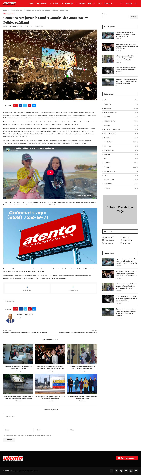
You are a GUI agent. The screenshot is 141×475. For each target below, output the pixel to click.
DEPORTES (121, 104)
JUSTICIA (121, 125)
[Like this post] (16, 105)
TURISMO (121, 188)
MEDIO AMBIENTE (121, 133)
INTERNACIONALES (68, 3)
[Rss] (131, 470)
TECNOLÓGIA (121, 184)
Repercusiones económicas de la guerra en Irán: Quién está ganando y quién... (18, 367)
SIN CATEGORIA (121, 179)
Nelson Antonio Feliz (16, 26)
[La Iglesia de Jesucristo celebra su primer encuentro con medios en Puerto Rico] (82, 384)
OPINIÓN (82, 3)
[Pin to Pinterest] (29, 105)
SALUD (121, 175)
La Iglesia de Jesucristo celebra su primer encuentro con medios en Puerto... (82, 397)
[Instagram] (121, 470)
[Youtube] (126, 470)
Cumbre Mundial (9, 301)
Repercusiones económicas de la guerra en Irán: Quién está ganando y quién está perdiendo (126, 34)
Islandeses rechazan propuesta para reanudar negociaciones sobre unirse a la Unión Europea (50, 367)
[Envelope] (136, 470)
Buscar (104, 14)
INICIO (31, 3)
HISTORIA (121, 117)
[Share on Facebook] (20, 105)
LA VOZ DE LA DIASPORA (121, 129)
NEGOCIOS (121, 146)
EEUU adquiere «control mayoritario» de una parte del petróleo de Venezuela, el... (50, 397)
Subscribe (128, 3)
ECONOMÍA (54, 3)
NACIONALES (41, 3)
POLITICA (91, 3)
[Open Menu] (135, 3)
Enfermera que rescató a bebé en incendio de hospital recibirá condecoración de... (82, 367)
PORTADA (121, 167)
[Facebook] (111, 470)
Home (5, 10)
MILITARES (121, 138)
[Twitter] (116, 470)
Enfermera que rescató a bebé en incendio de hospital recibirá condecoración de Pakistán (125, 58)
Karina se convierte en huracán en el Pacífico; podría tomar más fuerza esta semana (126, 69)
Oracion (121, 158)
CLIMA (121, 100)
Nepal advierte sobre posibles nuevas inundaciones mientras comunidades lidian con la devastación (18, 397)
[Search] (121, 3)
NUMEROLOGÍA (121, 150)
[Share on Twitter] (25, 105)
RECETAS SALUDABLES (121, 171)
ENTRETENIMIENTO (105, 3)
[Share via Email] (34, 105)
